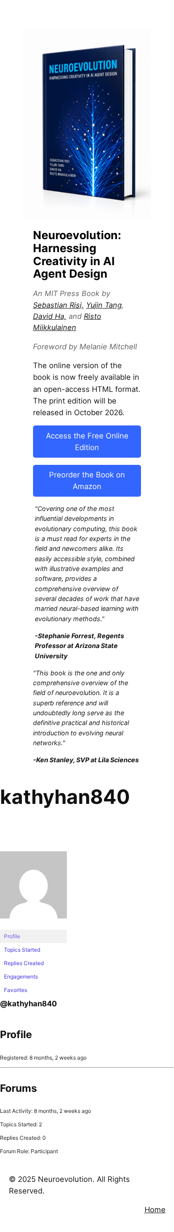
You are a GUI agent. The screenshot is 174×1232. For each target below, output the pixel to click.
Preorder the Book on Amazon (87, 480)
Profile (12, 936)
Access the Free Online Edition (87, 441)
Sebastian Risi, (58, 304)
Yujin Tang (104, 304)
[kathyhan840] (33, 925)
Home (155, 1209)
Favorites (15, 990)
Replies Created (24, 963)
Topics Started (22, 949)
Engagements (21, 976)
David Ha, (49, 316)
